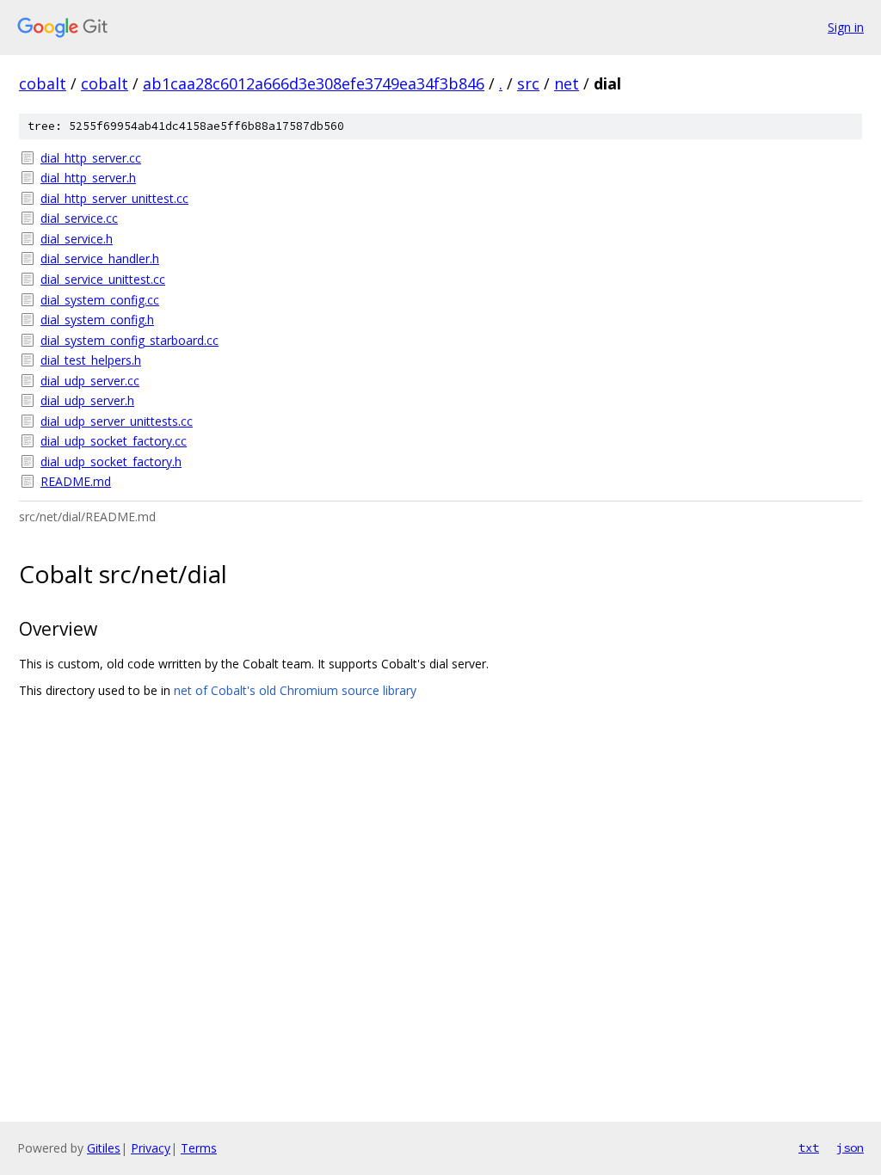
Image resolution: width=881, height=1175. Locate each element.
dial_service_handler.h (99, 258)
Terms (199, 1148)
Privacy (150, 1148)
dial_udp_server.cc (89, 380)
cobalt (42, 83)
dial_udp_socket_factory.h (111, 461)
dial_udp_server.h (87, 400)
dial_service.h (76, 239)
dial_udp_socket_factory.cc (113, 441)
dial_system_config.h (97, 319)
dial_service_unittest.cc (102, 279)
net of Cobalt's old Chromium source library (295, 690)
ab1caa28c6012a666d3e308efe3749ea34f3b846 (313, 83)
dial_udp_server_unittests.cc (116, 421)
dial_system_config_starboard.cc (129, 340)
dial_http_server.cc (90, 158)
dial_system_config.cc (99, 300)
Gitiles (103, 1148)
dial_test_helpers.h (90, 360)
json (850, 1147)
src (528, 83)
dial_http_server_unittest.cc (114, 198)
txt (808, 1147)
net (566, 83)
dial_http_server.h (88, 177)
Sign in (846, 27)
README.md (75, 481)
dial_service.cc (79, 218)
